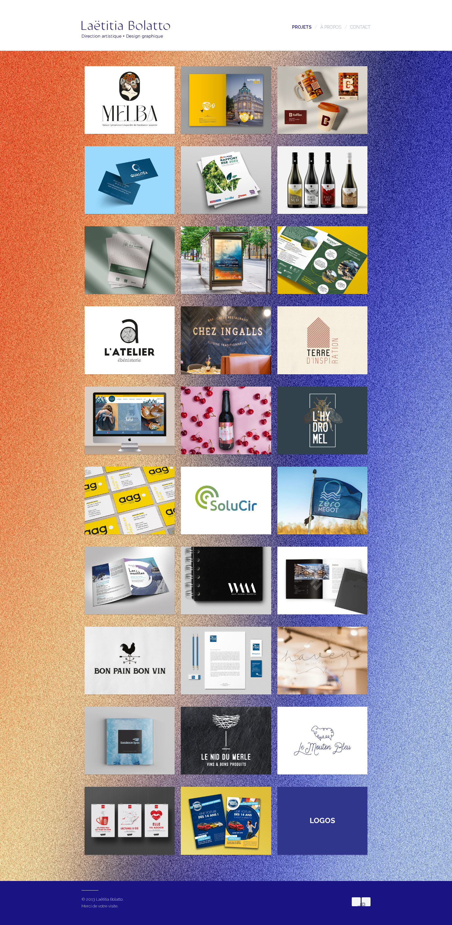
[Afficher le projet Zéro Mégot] (322, 500)
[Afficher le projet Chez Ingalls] (226, 340)
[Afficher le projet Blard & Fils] (322, 180)
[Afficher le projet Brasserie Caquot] (226, 420)
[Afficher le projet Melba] (130, 100)
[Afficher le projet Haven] (322, 660)
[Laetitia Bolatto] (125, 43)
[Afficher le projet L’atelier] (130, 340)
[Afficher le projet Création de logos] (322, 821)
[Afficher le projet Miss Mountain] (130, 420)
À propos (330, 27)
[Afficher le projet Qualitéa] (130, 180)
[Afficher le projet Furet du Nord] (130, 821)
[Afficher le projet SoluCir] (226, 500)
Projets (301, 27)
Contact (360, 27)
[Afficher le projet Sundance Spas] (130, 740)
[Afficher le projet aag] (130, 500)
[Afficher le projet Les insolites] (130, 580)
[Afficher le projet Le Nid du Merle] (226, 740)
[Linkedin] (356, 901)
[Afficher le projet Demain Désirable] (226, 260)
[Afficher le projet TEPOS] (322, 260)
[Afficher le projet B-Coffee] (322, 100)
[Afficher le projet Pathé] (226, 100)
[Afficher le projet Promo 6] (322, 580)
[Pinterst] (366, 901)
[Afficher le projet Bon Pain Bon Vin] (130, 660)
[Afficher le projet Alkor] (226, 180)
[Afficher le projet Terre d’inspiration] (322, 340)
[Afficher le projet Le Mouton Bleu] (322, 740)
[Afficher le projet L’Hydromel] (322, 420)
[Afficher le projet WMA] (226, 580)
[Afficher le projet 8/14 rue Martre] (130, 260)
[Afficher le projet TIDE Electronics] (226, 660)
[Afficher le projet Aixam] (226, 821)
